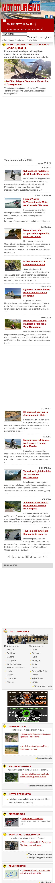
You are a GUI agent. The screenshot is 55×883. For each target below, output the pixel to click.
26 (40, 557)
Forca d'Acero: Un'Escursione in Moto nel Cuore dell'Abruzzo (35, 202)
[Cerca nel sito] (46, 16)
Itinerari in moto (44, 758)
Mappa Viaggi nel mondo (40, 857)
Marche (10, 682)
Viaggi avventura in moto (40, 786)
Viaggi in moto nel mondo (40, 854)
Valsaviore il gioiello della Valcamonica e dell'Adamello (37, 474)
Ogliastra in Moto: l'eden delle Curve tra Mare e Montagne (36, 292)
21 (31, 557)
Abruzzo (10, 649)
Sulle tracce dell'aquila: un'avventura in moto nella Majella (35, 505)
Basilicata (11, 653)
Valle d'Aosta (37, 678)
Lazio (9, 671)
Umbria (35, 675)
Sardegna (36, 660)
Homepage (8, 40)
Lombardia (11, 678)
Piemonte (36, 653)
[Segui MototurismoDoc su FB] (51, 16)
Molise (34, 649)
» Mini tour (37, 29)
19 (23, 557)
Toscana (35, 667)
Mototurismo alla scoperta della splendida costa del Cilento (36, 233)
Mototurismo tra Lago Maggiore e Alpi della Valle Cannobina (34, 323)
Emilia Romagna (14, 664)
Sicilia (34, 664)
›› (46, 557)
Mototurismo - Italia (43, 686)
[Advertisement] (27, 128)
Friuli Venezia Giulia (15, 667)
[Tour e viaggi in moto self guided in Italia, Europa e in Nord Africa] (27, 714)
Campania (11, 660)
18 (19, 557)
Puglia (34, 657)
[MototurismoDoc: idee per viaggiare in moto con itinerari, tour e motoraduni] (21, 6)
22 (35, 557)
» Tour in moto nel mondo (19, 29)
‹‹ (8, 557)
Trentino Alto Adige (40, 671)
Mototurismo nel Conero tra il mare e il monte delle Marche (36, 443)
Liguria (10, 675)
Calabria (10, 657)
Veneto (35, 682)
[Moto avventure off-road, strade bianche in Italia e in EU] (27, 698)
